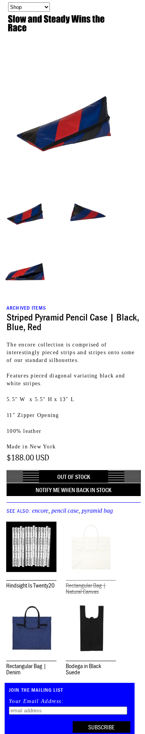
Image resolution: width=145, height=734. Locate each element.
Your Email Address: (36, 701)
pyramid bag (97, 510)
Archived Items (26, 307)
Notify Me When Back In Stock (73, 490)
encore (40, 510)
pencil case (64, 510)
